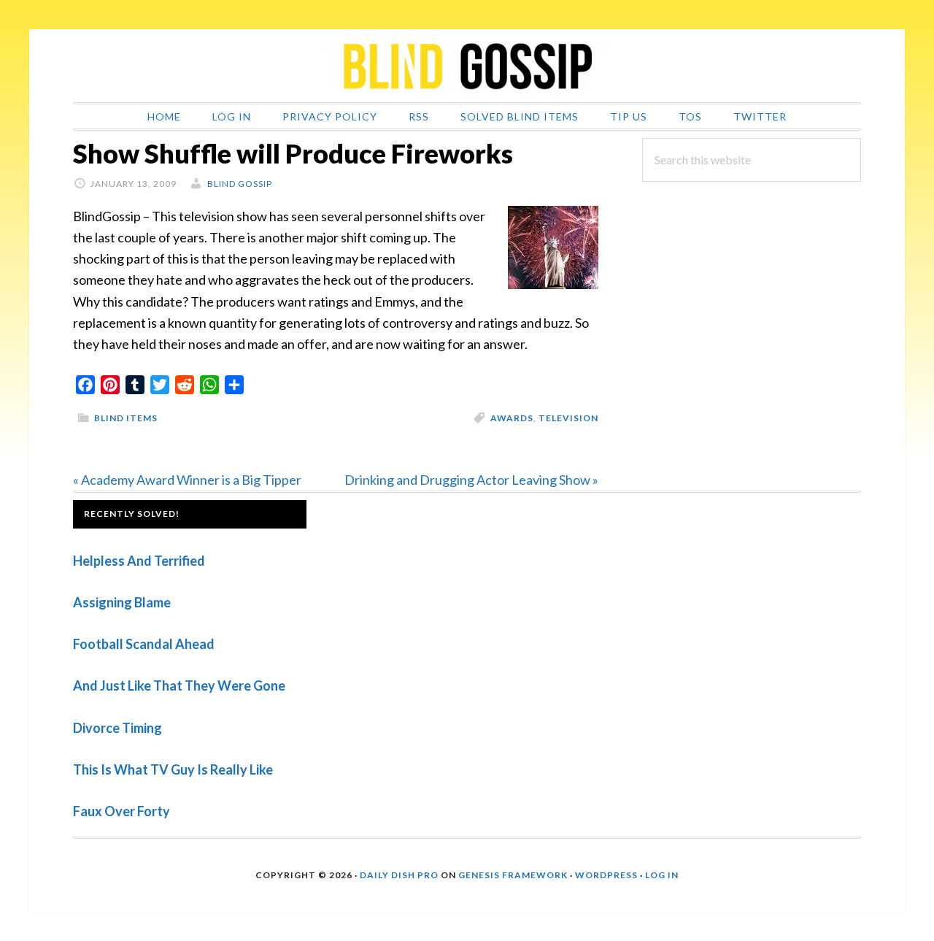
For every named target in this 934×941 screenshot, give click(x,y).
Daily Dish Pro (399, 874)
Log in (662, 874)
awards (511, 417)
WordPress (606, 874)
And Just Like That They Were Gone (179, 685)
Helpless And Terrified (139, 561)
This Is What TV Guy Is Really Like (173, 769)
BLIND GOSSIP (467, 66)
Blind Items (126, 417)
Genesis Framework (513, 874)
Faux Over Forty (121, 811)
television (568, 417)
